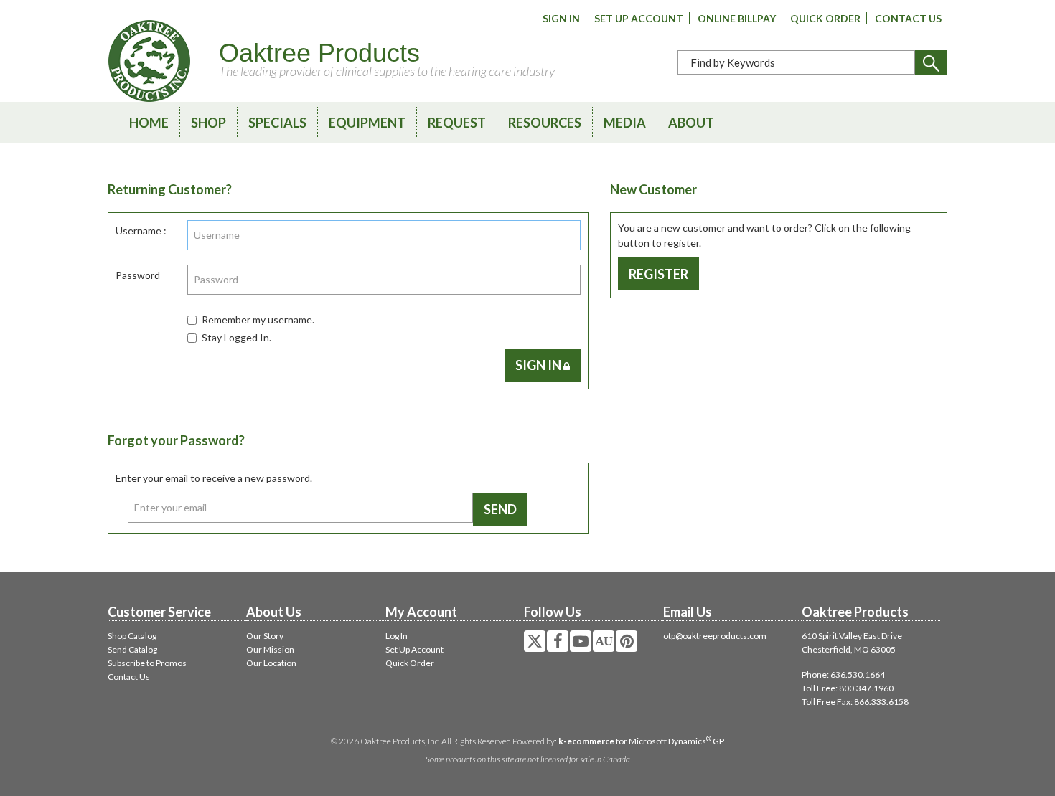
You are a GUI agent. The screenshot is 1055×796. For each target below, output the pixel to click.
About (691, 123)
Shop (208, 123)
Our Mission (270, 649)
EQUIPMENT (367, 123)
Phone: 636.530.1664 (843, 674)
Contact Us (908, 18)
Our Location (271, 663)
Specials (277, 123)
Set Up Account (638, 18)
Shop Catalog (132, 635)
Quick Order (825, 18)
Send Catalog (132, 649)
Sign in (539, 365)
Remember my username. (258, 319)
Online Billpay (737, 18)
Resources (544, 123)
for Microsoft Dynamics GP (641, 741)
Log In (396, 635)
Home (149, 123)
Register (658, 274)
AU (603, 641)
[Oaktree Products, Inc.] (149, 61)
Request (457, 123)
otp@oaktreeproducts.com (714, 635)
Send (500, 509)
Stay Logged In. (236, 337)
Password (138, 275)
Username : (141, 230)
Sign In (561, 18)
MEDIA (625, 123)
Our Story (264, 635)
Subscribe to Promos (147, 663)
